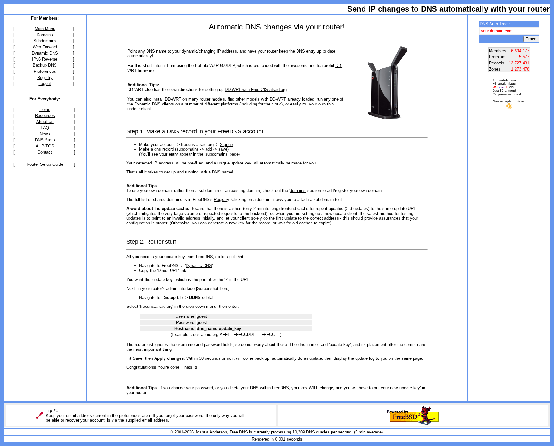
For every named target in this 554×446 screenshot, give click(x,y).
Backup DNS (45, 65)
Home (44, 109)
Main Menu (45, 28)
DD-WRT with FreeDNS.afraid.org (256, 89)
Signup (226, 144)
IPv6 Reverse (44, 59)
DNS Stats (45, 140)
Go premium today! (507, 94)
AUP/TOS (45, 146)
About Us (45, 121)
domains (298, 190)
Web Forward (45, 47)
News (45, 133)
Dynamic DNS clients (154, 104)
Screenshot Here (212, 288)
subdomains (187, 149)
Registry (45, 77)
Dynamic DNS (45, 53)
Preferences (45, 71)
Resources (45, 115)
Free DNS (239, 432)
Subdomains (44, 40)
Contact (45, 152)
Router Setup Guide (45, 164)
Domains (45, 34)
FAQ (45, 127)
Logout (44, 83)
